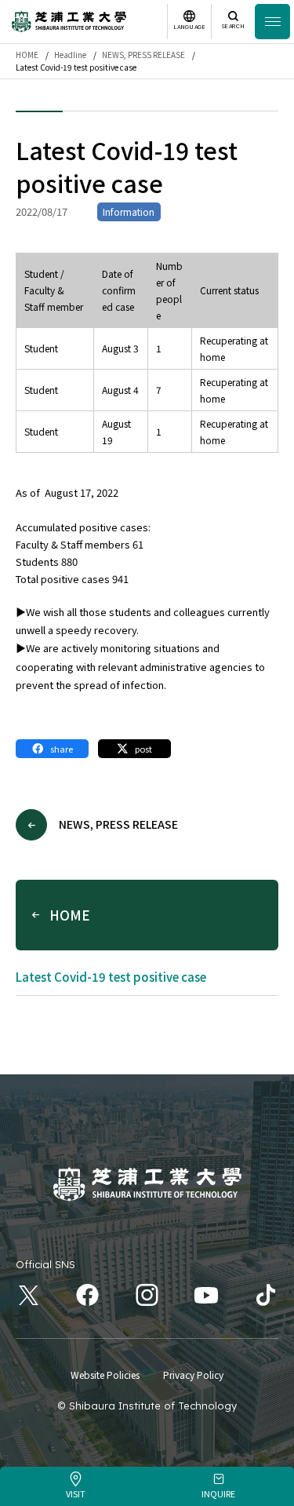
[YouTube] (207, 1295)
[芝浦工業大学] (147, 1184)
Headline (70, 54)
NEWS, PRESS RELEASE (143, 54)
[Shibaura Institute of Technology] (69, 21)
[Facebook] (88, 1295)
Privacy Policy (193, 1374)
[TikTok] (266, 1295)
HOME (27, 54)
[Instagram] (147, 1295)
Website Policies (105, 1374)
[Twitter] (29, 1295)
